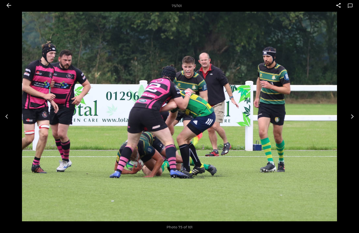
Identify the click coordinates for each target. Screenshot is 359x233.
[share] (338, 5)
